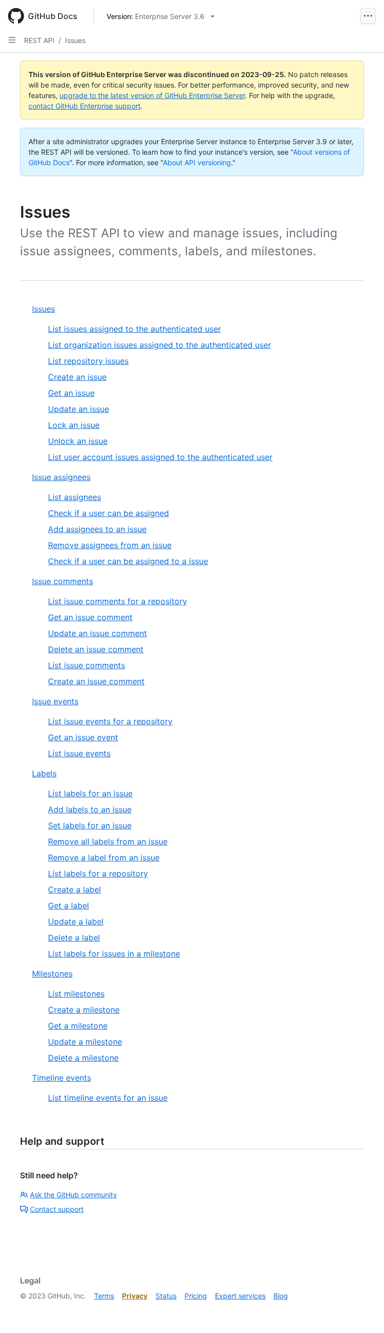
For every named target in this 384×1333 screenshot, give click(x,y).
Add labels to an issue (90, 809)
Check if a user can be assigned (108, 513)
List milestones (76, 994)
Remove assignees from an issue (110, 545)
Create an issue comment (96, 681)
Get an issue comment (90, 617)
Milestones (52, 974)
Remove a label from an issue (104, 857)
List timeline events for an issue (108, 1098)
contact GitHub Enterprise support (84, 106)
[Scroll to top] (362, 1311)
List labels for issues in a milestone (114, 954)
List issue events (79, 753)
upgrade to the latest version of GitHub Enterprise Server (152, 95)
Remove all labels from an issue (108, 841)
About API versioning (197, 162)
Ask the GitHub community (73, 1194)
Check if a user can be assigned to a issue (128, 561)
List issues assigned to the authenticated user (134, 329)
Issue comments (62, 581)
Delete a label (74, 938)
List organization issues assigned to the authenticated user (159, 345)
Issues (75, 40)
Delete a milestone (83, 1058)
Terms (104, 1295)
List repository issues (88, 361)
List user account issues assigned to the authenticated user (160, 457)
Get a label (68, 906)
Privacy (135, 1295)
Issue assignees (61, 477)
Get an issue (71, 393)
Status (166, 1295)
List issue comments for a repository (117, 601)
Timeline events (61, 1078)
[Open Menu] (368, 16)
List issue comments (86, 665)
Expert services (240, 1295)
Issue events (55, 701)
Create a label (74, 889)
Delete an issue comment (96, 649)
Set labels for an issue (90, 825)
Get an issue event (83, 737)
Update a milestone (85, 1042)
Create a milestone (84, 1010)
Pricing (195, 1295)
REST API (39, 40)
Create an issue (77, 377)
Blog (281, 1295)
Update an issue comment (97, 633)
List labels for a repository (98, 873)
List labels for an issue (90, 793)
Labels (44, 773)
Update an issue (78, 409)
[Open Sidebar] (12, 40)
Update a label (76, 922)
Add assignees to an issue (97, 529)
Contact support (57, 1209)
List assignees (74, 497)
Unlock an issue (78, 441)
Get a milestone (78, 1026)
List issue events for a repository (110, 721)
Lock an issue (74, 425)
